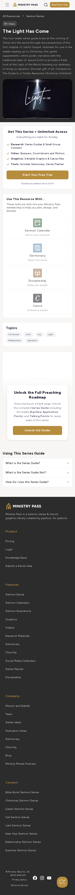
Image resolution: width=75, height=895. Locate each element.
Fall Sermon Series (17, 817)
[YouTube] (49, 878)
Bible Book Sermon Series (22, 792)
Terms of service (19, 885)
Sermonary (12, 644)
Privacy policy (19, 880)
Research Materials (17, 636)
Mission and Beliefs (17, 705)
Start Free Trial (60, 4)
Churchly (11, 652)
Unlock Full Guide (37, 430)
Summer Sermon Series (20, 850)
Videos (10, 627)
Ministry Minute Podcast (20, 763)
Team (8, 714)
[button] (7, 5)
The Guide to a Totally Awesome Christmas (30, 73)
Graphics (11, 619)
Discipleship (13, 677)
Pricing (9, 541)
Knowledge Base (16, 557)
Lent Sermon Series (18, 825)
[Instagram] (42, 878)
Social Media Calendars (20, 660)
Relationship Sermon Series (23, 842)
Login (9, 549)
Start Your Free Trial (37, 175)
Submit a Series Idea (18, 566)
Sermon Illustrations (18, 611)
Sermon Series (35, 16)
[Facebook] (35, 878)
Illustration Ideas (16, 730)
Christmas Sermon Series (21, 800)
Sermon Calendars (17, 602)
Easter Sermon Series (19, 809)
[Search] (46, 5)
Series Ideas (13, 722)
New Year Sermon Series (21, 833)
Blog (8, 755)
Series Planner (14, 669)
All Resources (11, 16)
